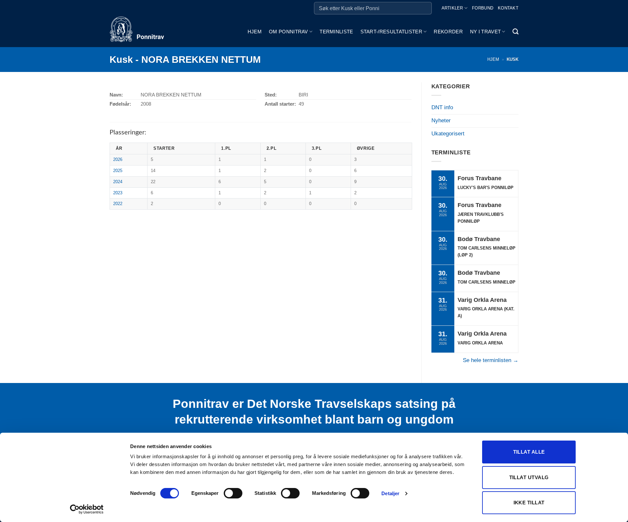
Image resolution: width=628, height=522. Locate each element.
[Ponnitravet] (142, 31)
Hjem (255, 31)
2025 (117, 170)
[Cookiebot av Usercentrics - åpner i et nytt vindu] (86, 509)
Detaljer (390, 493)
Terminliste (336, 31)
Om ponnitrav (288, 31)
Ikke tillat (529, 502)
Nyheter (441, 120)
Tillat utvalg (529, 477)
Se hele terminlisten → (490, 360)
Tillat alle (529, 452)
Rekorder (448, 31)
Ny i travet (485, 31)
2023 (117, 192)
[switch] (233, 493)
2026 (117, 159)
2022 (117, 203)
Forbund (482, 8)
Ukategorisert (447, 133)
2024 (117, 181)
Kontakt (508, 8)
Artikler (452, 8)
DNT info (442, 107)
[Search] (515, 32)
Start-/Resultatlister (391, 31)
